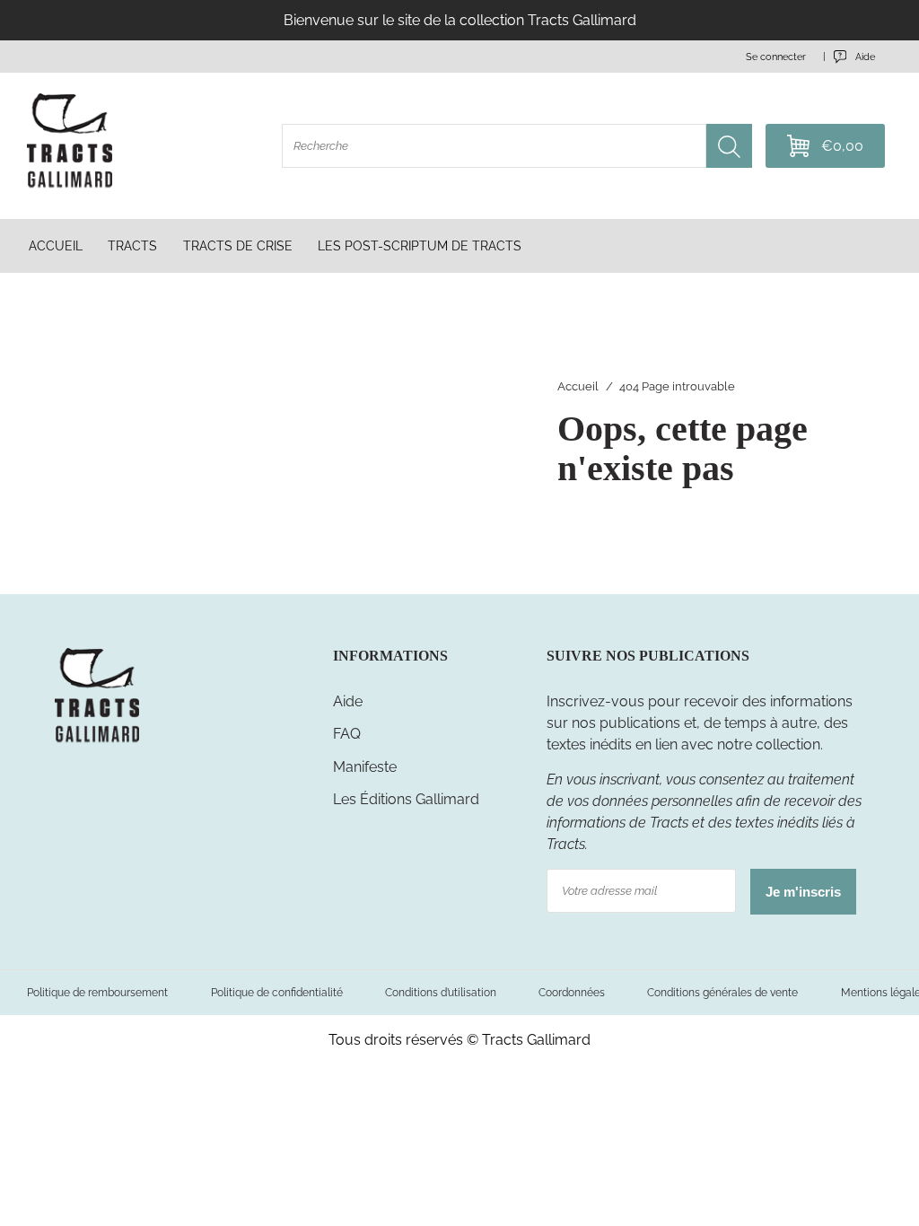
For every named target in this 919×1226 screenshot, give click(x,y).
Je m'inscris (803, 891)
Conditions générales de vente (722, 992)
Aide (348, 701)
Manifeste (365, 766)
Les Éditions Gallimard (406, 799)
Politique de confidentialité (277, 992)
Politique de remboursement (97, 992)
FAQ (347, 733)
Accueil (578, 386)
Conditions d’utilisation (440, 992)
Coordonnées (571, 992)
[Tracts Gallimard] (97, 740)
